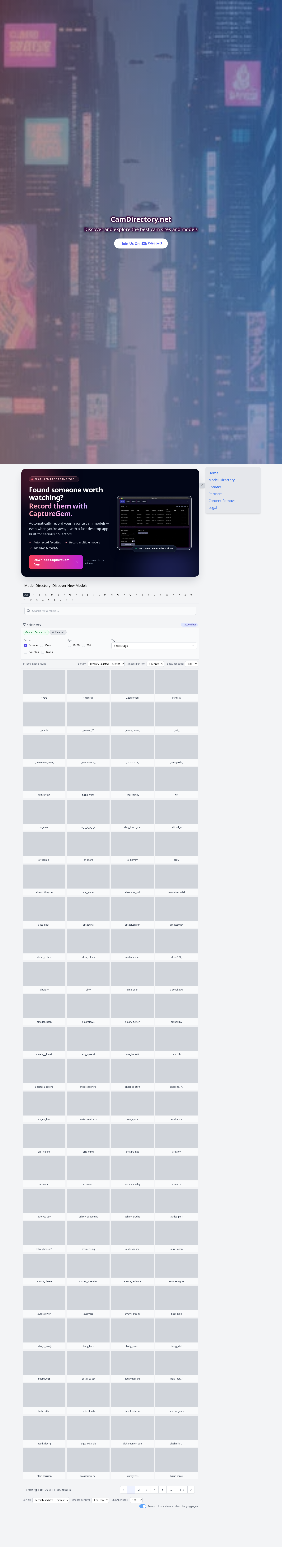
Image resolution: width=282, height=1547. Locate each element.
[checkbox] (31, 645)
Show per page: (175, 663)
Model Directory (222, 480)
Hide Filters (34, 624)
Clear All (59, 632)
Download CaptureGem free (51, 562)
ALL (26, 594)
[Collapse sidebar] (202, 485)
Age (70, 640)
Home (213, 473)
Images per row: (136, 663)
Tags (113, 640)
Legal (213, 507)
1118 (181, 1490)
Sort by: (82, 663)
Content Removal (223, 500)
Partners (215, 493)
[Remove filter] (45, 632)
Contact (215, 486)
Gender (28, 640)
